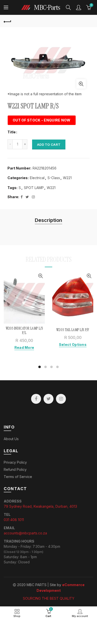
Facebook (36, 399)
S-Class (54, 178)
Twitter (48, 399)
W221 (67, 178)
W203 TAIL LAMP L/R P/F (72, 330)
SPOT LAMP (34, 188)
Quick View (40, 276)
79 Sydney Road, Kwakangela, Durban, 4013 (40, 506)
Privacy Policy (15, 462)
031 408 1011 (14, 520)
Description (48, 220)
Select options (73, 344)
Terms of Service (18, 477)
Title (11, 132)
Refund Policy (15, 469)
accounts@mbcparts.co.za (25, 533)
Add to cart (48, 144)
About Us (11, 439)
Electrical (37, 178)
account (78, 7)
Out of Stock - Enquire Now (42, 120)
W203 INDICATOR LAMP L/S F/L (24, 330)
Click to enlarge (81, 84)
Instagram (61, 399)
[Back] (7, 21)
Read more (24, 347)
